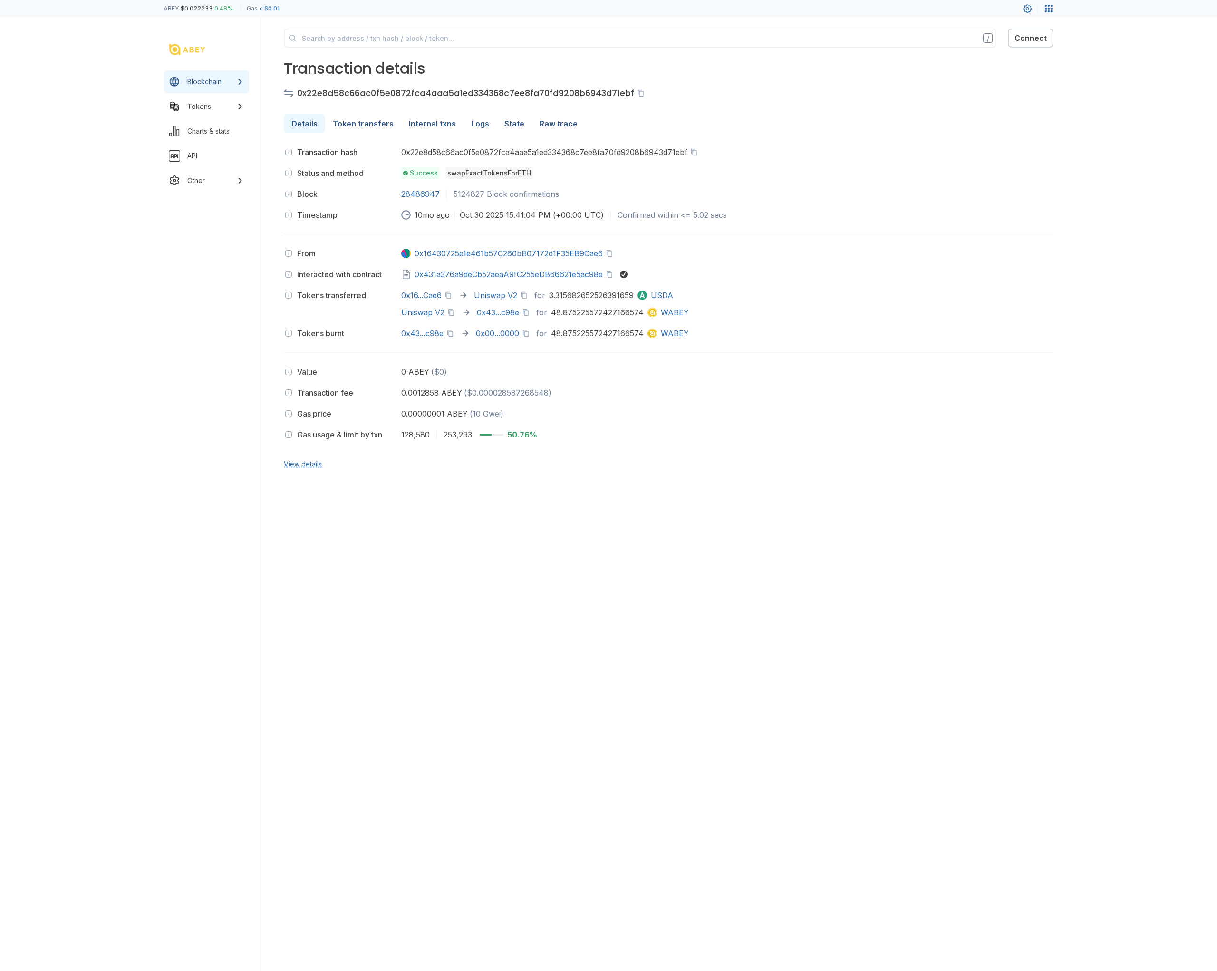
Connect (1030, 38)
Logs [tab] (480, 123)
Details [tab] (304, 123)
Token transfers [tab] (363, 123)
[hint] (288, 152)
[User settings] (1027, 8)
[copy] (642, 93)
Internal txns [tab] (432, 123)
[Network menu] (1048, 8)
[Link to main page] (197, 49)
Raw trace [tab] (559, 123)
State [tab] (514, 123)
